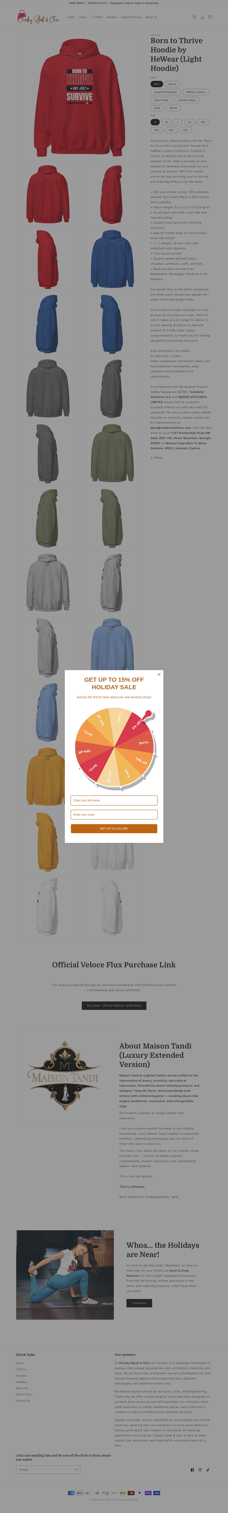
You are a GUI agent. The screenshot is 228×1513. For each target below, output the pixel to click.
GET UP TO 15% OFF (114, 828)
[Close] (159, 674)
